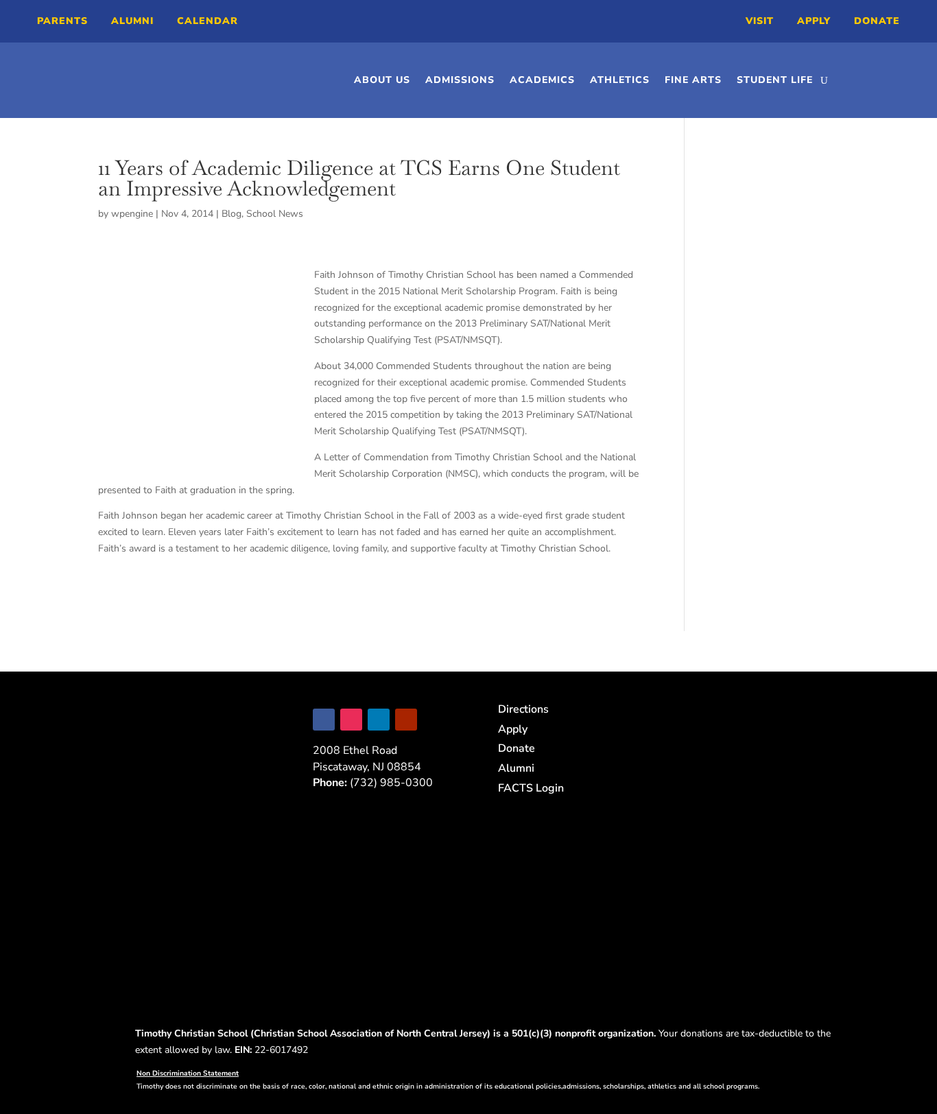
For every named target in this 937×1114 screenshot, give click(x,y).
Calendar (207, 20)
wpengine (132, 213)
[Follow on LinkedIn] (379, 720)
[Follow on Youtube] (406, 720)
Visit (760, 20)
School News (274, 213)
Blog (231, 213)
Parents (62, 20)
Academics (542, 79)
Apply (814, 20)
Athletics (620, 79)
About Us (382, 79)
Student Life (775, 79)
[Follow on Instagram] (351, 720)
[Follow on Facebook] (324, 720)
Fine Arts (693, 79)
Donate (877, 20)
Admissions (460, 79)
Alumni (132, 20)
